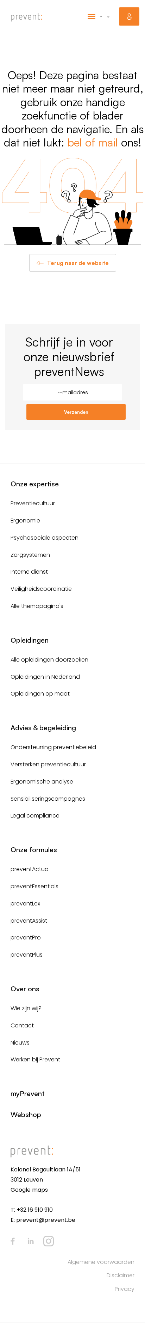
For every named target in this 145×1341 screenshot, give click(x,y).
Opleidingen (30, 640)
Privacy (124, 1289)
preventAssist (29, 921)
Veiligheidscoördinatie (41, 589)
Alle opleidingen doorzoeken (49, 660)
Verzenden (76, 412)
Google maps (29, 1190)
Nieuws (20, 1043)
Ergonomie (25, 520)
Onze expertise (35, 483)
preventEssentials (34, 886)
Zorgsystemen (30, 555)
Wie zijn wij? (26, 1008)
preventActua (30, 869)
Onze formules (34, 849)
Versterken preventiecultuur (48, 764)
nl (101, 17)
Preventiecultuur (33, 503)
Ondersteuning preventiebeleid (53, 747)
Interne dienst (29, 572)
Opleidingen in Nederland (45, 677)
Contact (22, 1025)
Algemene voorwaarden (101, 1262)
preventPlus (27, 955)
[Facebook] (12, 1241)
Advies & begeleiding (43, 727)
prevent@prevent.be (45, 1220)
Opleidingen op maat (40, 694)
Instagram (48, 1241)
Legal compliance (35, 816)
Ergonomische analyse (42, 782)
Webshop (26, 1114)
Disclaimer (120, 1275)
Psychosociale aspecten (44, 538)
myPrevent (129, 16)
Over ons (25, 988)
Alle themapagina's (37, 606)
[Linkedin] (30, 1241)
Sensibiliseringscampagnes (48, 799)
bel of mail (93, 142)
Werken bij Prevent (35, 1059)
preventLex (25, 903)
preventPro (26, 937)
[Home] (26, 17)
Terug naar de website (78, 262)
